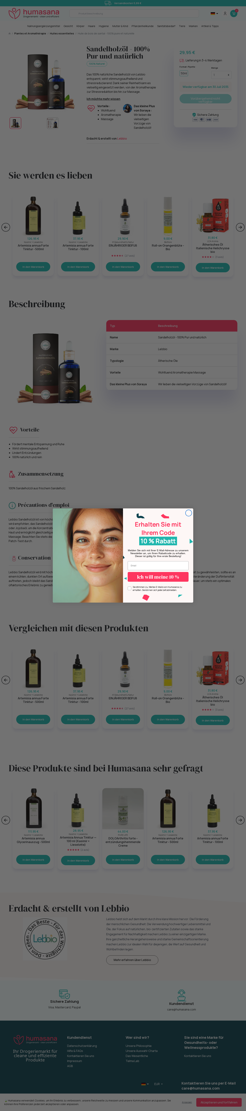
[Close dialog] (188, 513)
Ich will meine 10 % (158, 576)
